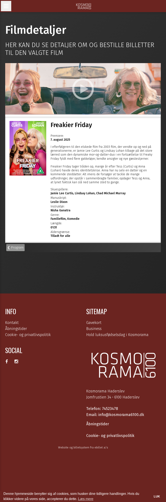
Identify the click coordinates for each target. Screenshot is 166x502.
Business (94, 328)
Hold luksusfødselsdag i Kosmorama (117, 334)
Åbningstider (16, 328)
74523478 (110, 408)
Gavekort (93, 322)
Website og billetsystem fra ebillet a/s (83, 447)
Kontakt (12, 322)
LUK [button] (157, 496)
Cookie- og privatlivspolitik (28, 334)
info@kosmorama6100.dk (121, 414)
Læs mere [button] (85, 499)
